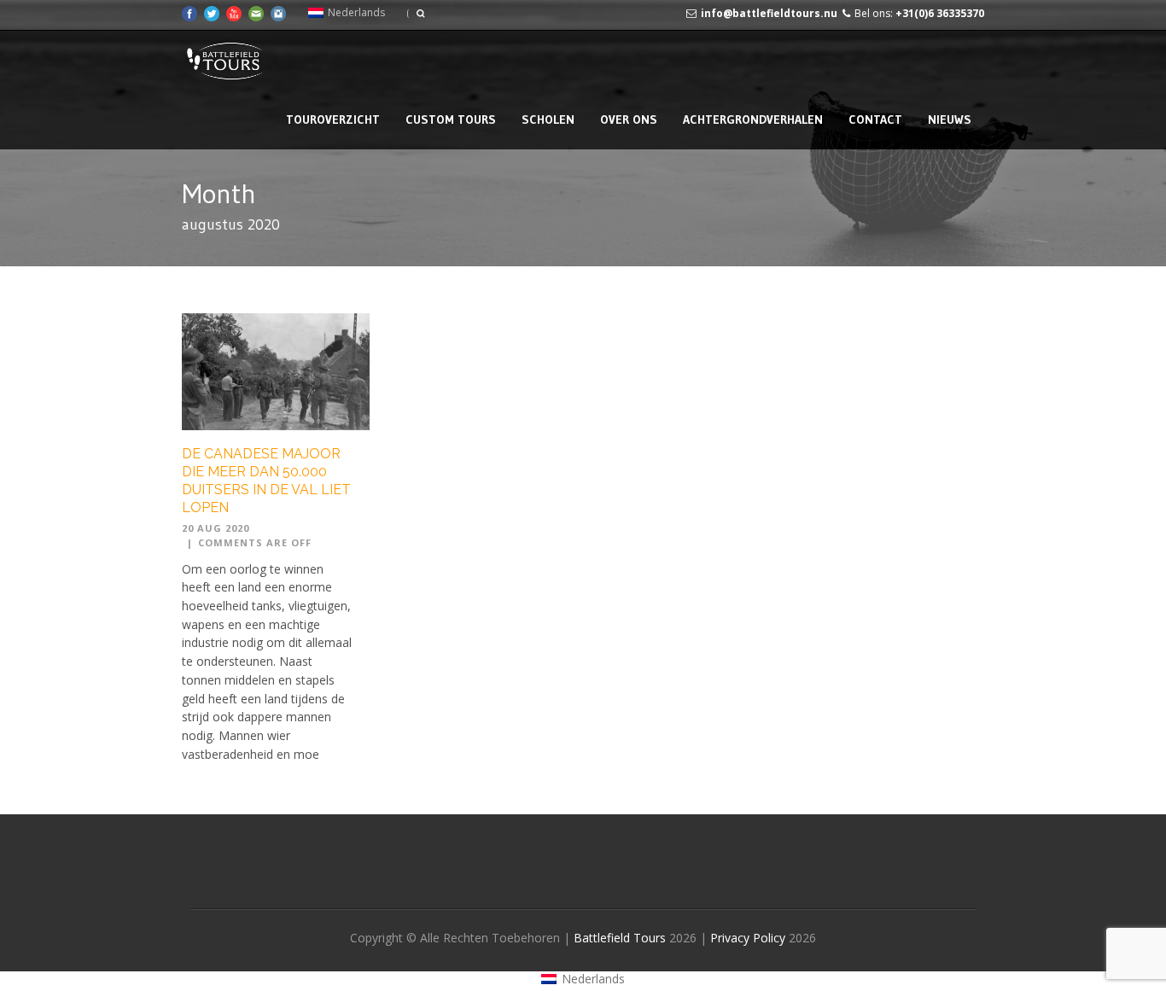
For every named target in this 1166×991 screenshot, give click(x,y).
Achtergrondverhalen (753, 119)
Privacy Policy (749, 938)
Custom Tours (450, 119)
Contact (875, 119)
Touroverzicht (333, 119)
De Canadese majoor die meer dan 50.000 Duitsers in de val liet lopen (266, 480)
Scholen (548, 119)
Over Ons (628, 119)
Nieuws (949, 119)
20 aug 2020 (215, 528)
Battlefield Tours (620, 938)
